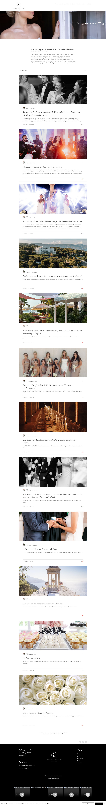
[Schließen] (104, 804)
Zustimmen (98, 803)
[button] (85, 70)
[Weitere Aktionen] (83, 108)
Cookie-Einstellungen (88, 803)
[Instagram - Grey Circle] (83, 742)
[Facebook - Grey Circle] (80, 742)
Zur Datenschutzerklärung (44, 803)
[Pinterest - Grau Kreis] (86, 742)
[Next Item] (87, 794)
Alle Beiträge (23, 70)
